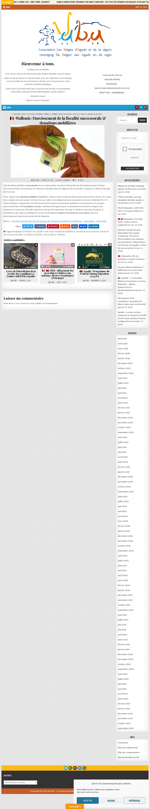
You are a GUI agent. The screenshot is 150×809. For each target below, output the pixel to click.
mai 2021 (122, 630)
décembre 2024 (125, 418)
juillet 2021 (123, 620)
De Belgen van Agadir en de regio (38, 231)
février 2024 (124, 467)
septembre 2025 (126, 373)
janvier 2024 (124, 472)
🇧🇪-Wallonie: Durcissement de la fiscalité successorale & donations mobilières (58, 120)
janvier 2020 (124, 709)
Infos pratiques (65, 114)
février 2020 (124, 704)
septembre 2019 (125, 728)
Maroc (68, 259)
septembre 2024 (126, 432)
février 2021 (124, 644)
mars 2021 (123, 640)
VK (76, 226)
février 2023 (124, 526)
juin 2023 (122, 506)
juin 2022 (122, 566)
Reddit (66, 226)
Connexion (123, 743)
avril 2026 (123, 344)
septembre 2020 (126, 669)
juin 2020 (122, 684)
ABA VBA (36, 180)
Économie (39, 114)
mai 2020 (122, 689)
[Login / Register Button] (80, 768)
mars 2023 (123, 521)
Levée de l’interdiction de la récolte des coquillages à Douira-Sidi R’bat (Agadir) (21, 274)
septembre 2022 (126, 551)
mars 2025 (123, 403)
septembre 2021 (125, 610)
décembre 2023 (125, 477)
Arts (83, 250)
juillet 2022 (123, 561)
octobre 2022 (124, 546)
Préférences (134, 800)
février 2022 (124, 585)
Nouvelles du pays (95, 114)
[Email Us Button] (66, 768)
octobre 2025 (124, 368)
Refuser (111, 800)
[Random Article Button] (137, 107)
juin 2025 (122, 388)
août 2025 (122, 378)
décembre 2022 (125, 536)
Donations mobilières (65, 231)
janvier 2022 (124, 590)
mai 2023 (122, 511)
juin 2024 (122, 447)
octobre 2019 (124, 723)
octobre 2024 (124, 427)
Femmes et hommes (51, 114)
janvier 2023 (124, 531)
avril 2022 (123, 575)
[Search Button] (145, 107)
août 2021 (122, 615)
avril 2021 (122, 635)
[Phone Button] (70, 768)
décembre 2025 (125, 363)
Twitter (29, 226)
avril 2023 (123, 516)
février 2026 (124, 353)
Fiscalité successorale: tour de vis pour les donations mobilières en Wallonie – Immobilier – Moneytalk (59, 221)
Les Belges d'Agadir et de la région (40, 235)
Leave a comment (64, 180)
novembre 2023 (125, 482)
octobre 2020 (124, 664)
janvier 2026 (124, 358)
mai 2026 (122, 339)
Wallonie (61, 235)
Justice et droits (80, 114)
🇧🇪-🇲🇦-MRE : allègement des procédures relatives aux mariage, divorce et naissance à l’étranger (57, 274)
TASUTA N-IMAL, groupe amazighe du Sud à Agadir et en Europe (131, 200)
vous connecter (22, 303)
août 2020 (122, 674)
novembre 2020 (125, 659)
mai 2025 (122, 393)
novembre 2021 (125, 600)
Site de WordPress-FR (128, 757)
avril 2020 (123, 694)
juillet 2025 (123, 383)
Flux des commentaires (129, 752)
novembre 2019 (125, 718)
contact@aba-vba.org (112, 75)
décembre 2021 (125, 595)
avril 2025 (123, 398)
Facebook (41, 226)
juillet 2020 (123, 679)
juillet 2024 (123, 442)
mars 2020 (123, 699)
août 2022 (122, 556)
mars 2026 (123, 349)
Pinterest (54, 226)
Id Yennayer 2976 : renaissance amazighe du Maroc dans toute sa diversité (132, 301)
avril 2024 (122, 457)
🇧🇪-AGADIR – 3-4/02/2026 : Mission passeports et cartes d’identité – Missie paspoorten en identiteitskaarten (131, 284)
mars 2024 (123, 462)
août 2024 (122, 437)
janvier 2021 (124, 649)
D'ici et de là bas (28, 114)
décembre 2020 (125, 654)
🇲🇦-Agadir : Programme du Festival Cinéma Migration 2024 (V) (94, 274)
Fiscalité (19, 235)
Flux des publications (128, 748)
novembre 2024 (125, 423)
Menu (8, 7)
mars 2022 (123, 580)
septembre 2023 (126, 492)
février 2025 (124, 408)
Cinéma (93, 250)
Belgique (17, 114)
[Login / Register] (141, 107)
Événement (104, 250)
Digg (84, 226)
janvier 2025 (124, 413)
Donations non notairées (87, 231)
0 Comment (32, 267)
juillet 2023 (123, 501)
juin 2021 (122, 625)
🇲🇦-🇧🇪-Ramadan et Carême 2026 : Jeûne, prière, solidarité (130, 222)
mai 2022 (122, 570)
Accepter (87, 800)
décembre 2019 (125, 714)
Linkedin (95, 226)
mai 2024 (122, 452)
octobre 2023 (124, 487)
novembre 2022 (125, 541)
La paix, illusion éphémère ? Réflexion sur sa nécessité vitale (131, 270)
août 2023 (122, 496)
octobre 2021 (124, 605)
